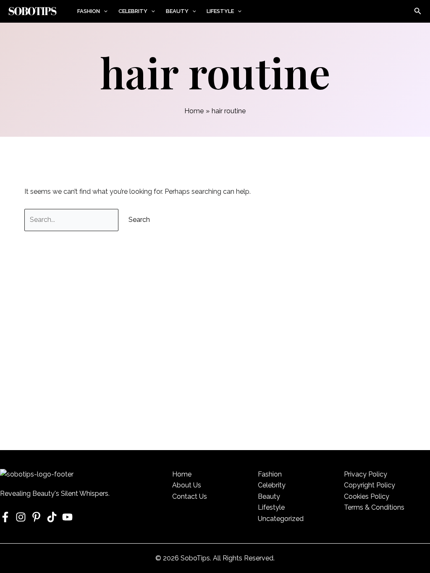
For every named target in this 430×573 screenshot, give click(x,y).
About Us (186, 485)
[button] (104, 11)
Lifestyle (220, 11)
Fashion (88, 11)
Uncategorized (281, 519)
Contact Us (189, 496)
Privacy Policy (365, 474)
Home (181, 474)
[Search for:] (72, 220)
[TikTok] (52, 517)
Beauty (177, 11)
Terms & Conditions (374, 507)
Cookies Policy (366, 496)
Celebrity (132, 11)
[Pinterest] (36, 517)
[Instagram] (21, 517)
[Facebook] (5, 517)
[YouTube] (67, 517)
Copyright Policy (369, 485)
